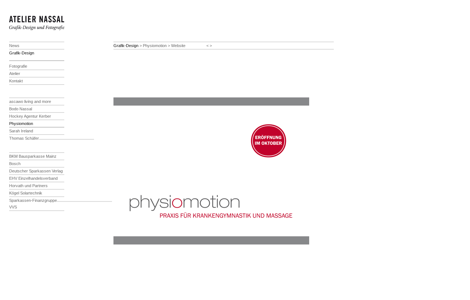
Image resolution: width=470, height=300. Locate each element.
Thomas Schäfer (24, 138)
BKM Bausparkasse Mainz (33, 156)
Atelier (14, 73)
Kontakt (16, 81)
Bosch (15, 163)
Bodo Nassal (20, 109)
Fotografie (18, 66)
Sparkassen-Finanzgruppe (33, 200)
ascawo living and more (30, 101)
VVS (13, 207)
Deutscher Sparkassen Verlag (36, 171)
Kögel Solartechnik (25, 193)
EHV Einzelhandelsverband (33, 178)
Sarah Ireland (21, 131)
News (14, 45)
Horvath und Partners (28, 185)
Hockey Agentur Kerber (30, 116)
